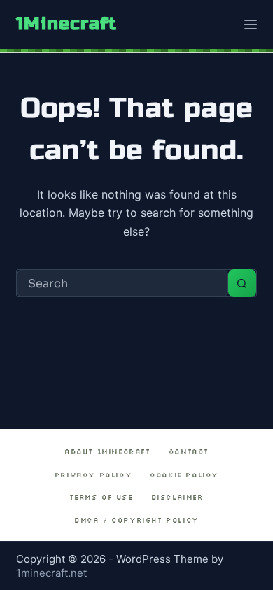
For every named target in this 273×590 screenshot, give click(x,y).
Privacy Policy (93, 475)
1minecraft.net (51, 573)
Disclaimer (177, 497)
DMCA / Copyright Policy (136, 520)
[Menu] (250, 24)
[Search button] (242, 283)
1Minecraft (66, 23)
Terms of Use (100, 497)
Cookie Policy (184, 475)
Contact (189, 451)
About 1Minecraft (107, 451)
